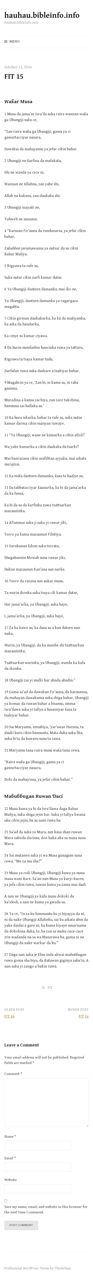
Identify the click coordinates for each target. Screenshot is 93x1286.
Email (10, 1158)
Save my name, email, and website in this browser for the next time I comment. (45, 1209)
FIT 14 (84, 1016)
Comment (13, 1074)
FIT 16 (9, 1016)
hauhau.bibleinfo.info (42, 15)
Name (10, 1136)
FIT (50, 987)
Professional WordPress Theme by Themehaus (37, 1268)
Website (10, 1180)
